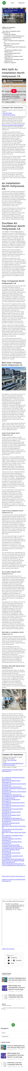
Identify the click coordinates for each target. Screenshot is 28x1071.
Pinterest (18, 960)
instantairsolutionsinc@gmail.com (13, 763)
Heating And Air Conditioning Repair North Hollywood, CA (13, 861)
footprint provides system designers (13, 125)
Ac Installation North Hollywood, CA (14, 36)
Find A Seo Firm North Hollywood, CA (13, 876)
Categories (21, 3)
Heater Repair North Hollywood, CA (13, 863)
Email (12, 963)
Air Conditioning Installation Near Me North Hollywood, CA (13, 797)
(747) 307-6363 (7, 113)
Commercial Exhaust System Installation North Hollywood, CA (12, 845)
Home (12, 3)
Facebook (14, 957)
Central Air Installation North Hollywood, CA (11, 823)
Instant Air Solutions (10, 34)
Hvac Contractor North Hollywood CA (14, 1008)
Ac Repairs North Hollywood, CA (12, 787)
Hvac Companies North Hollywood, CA (14, 865)
